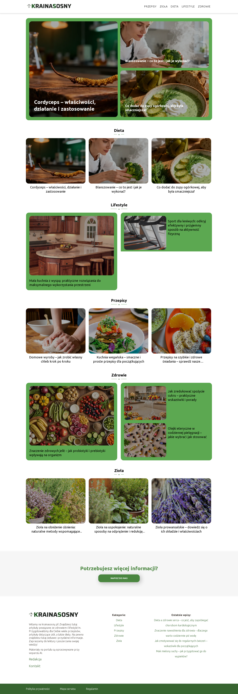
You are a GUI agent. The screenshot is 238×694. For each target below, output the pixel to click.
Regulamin (92, 688)
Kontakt (34, 666)
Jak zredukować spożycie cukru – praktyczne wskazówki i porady (186, 395)
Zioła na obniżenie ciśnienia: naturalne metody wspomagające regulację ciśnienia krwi (55, 529)
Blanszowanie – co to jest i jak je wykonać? (157, 61)
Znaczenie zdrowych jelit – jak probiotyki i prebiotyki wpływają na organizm (67, 453)
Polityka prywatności (38, 688)
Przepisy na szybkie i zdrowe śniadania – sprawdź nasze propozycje (181, 359)
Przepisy (150, 6)
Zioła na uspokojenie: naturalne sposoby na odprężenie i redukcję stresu (118, 529)
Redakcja (35, 659)
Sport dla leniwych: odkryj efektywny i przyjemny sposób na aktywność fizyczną (187, 227)
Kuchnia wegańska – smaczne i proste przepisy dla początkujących (118, 359)
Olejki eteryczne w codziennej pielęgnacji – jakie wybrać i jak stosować (187, 433)
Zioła (164, 6)
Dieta (174, 6)
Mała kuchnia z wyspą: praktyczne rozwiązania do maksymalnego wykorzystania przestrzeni (65, 283)
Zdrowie (204, 6)
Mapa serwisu (68, 688)
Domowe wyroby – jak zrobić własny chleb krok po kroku (55, 359)
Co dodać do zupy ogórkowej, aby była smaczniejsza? (154, 108)
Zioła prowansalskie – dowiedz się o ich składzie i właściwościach (181, 529)
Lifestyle (188, 6)
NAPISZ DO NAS (119, 578)
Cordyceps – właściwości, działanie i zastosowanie (65, 105)
